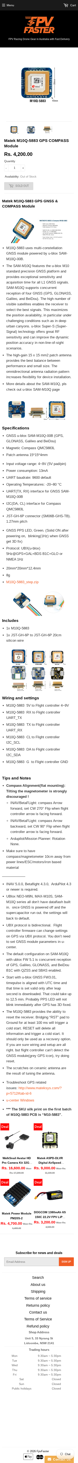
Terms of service (38, 1298)
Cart (72, 5)
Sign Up (66, 1261)
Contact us (38, 1312)
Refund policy (38, 1326)
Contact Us (61, 1459)
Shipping (38, 1291)
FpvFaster (43, 1451)
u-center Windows (20, 1100)
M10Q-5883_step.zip (22, 582)
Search (38, 1277)
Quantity (9, 161)
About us (38, 1285)
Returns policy (38, 1305)
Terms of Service (38, 1319)
